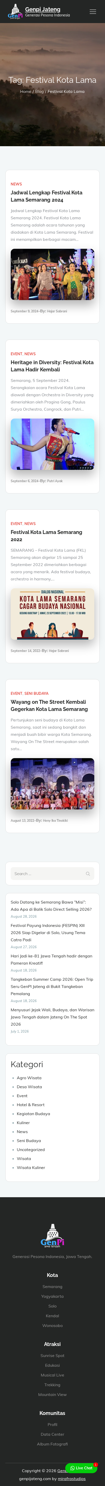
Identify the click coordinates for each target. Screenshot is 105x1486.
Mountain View (52, 1394)
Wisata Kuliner (31, 1167)
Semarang (52, 1286)
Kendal (52, 1315)
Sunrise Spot (52, 1355)
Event (16, 354)
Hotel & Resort (31, 1104)
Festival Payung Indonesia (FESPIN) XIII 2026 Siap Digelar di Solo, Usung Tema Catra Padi (48, 932)
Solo (52, 1306)
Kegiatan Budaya (33, 1113)
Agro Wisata (29, 1077)
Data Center (52, 1434)
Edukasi (52, 1365)
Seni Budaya (36, 693)
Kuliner (23, 1122)
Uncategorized (31, 1149)
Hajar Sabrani (57, 311)
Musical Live (52, 1375)
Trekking (52, 1384)
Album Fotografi (52, 1444)
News (16, 184)
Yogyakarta (52, 1296)
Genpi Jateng (42, 9)
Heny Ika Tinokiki (55, 821)
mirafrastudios (72, 1478)
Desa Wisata (29, 1086)
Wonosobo (52, 1325)
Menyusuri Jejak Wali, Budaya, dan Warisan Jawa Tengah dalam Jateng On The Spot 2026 (52, 1017)
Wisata (24, 1158)
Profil (52, 1424)
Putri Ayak (55, 481)
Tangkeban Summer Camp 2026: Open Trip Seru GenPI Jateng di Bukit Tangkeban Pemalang (52, 986)
